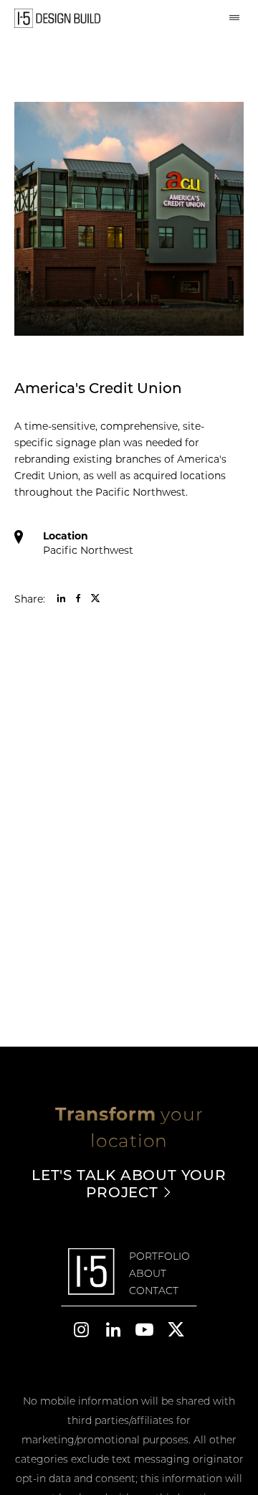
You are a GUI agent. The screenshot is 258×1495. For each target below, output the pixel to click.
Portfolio (159, 1256)
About (147, 1273)
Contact (153, 1290)
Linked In (61, 598)
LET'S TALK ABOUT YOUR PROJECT (129, 1183)
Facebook (78, 598)
